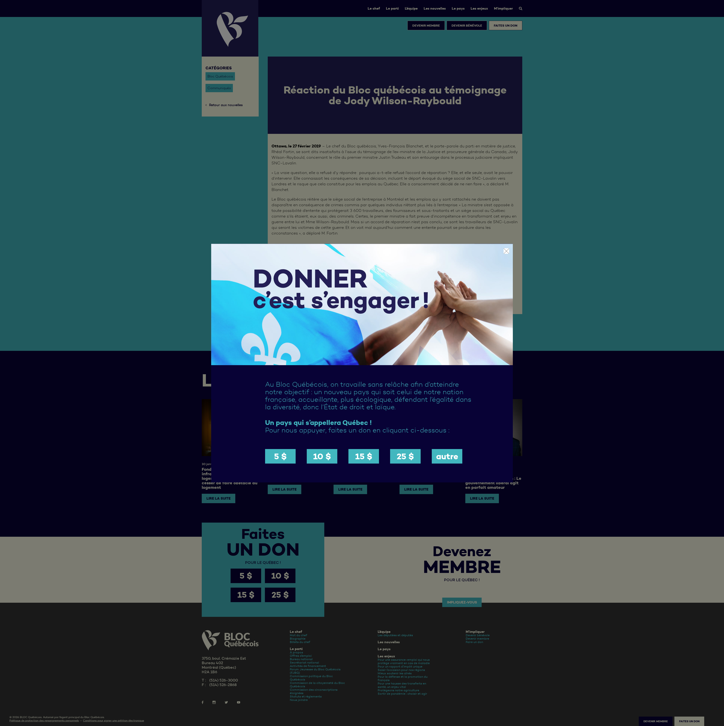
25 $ (405, 456)
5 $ (280, 456)
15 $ (363, 456)
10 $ (322, 456)
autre (447, 456)
